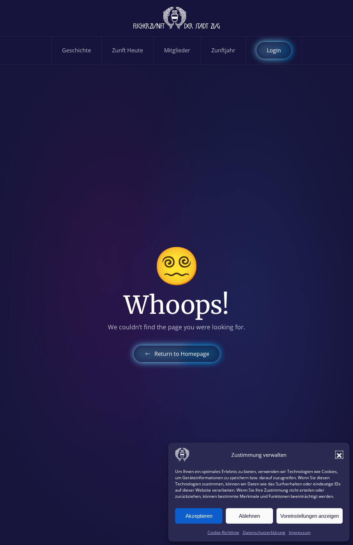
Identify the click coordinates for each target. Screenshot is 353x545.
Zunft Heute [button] (127, 50)
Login (274, 50)
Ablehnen (249, 516)
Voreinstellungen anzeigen (309, 516)
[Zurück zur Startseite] (176, 18)
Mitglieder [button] (177, 50)
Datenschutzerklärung (264, 532)
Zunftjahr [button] (223, 50)
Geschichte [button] (76, 50)
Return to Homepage (181, 354)
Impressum (300, 532)
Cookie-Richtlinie (223, 532)
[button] (339, 454)
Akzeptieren (198, 516)
